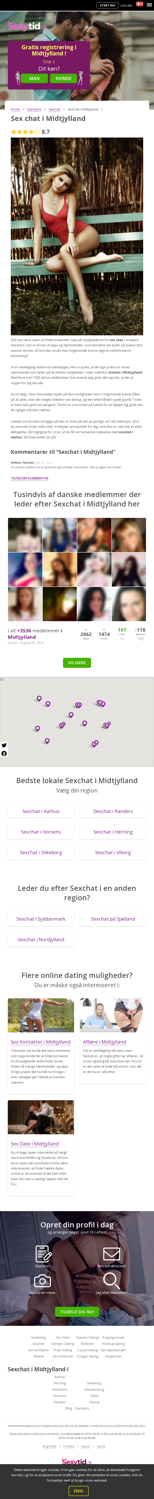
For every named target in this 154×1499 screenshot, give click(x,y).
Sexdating (38, 1337)
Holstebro (59, 1389)
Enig (78, 1491)
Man (34, 78)
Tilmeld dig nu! (77, 1311)
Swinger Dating (62, 1343)
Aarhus (59, 1377)
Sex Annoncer (63, 1356)
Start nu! (107, 5)
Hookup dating (113, 1343)
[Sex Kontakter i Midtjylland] (41, 1015)
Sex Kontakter (38, 1350)
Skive (94, 1396)
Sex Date (62, 1337)
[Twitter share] (4, 745)
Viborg (94, 1402)
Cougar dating (87, 1356)
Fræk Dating (63, 1350)
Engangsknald (113, 1337)
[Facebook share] (4, 754)
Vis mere (77, 662)
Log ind (126, 5)
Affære (38, 1356)
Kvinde (64, 78)
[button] (92, 744)
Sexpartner (113, 1356)
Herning (60, 1383)
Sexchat (38, 1343)
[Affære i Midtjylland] (113, 1015)
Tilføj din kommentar (29, 478)
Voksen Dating (87, 1337)
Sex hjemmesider (113, 1350)
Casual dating (87, 1350)
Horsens (59, 1396)
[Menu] (149, 4)
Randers (60, 1402)
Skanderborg (94, 1389)
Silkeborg (94, 1383)
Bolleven (87, 1343)
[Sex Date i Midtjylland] (41, 1117)
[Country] (139, 4)
